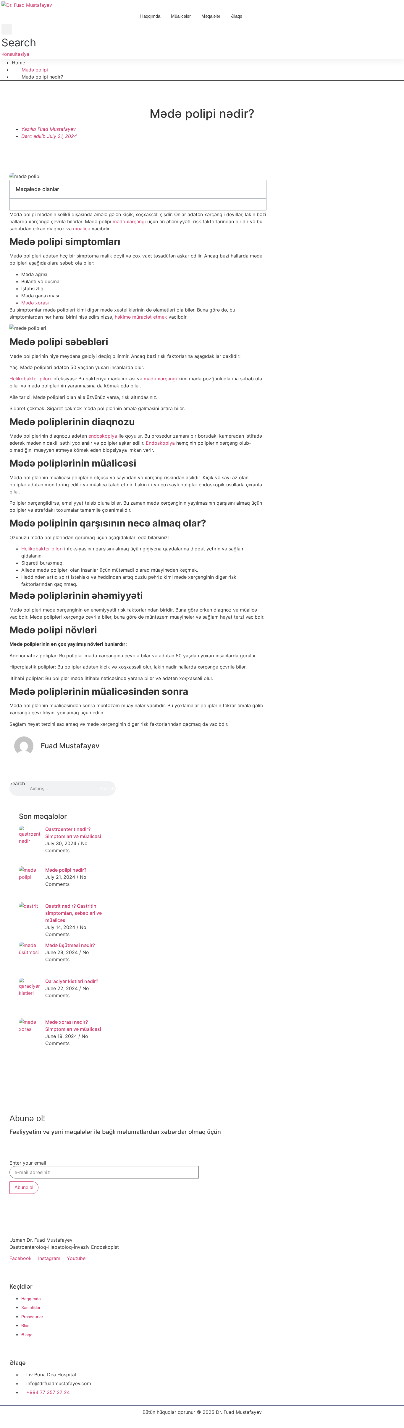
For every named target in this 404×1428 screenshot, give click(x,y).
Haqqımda (150, 16)
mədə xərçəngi (129, 221)
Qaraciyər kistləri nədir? (71, 981)
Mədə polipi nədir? (65, 870)
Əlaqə (236, 16)
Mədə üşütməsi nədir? (70, 945)
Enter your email (27, 1162)
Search (17, 783)
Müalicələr (181, 16)
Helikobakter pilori (30, 379)
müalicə (81, 229)
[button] (18, 37)
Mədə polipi (35, 70)
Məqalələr (210, 16)
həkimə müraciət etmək (141, 317)
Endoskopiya (160, 443)
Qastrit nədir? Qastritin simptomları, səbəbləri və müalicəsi (73, 913)
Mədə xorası (35, 303)
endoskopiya (102, 436)
